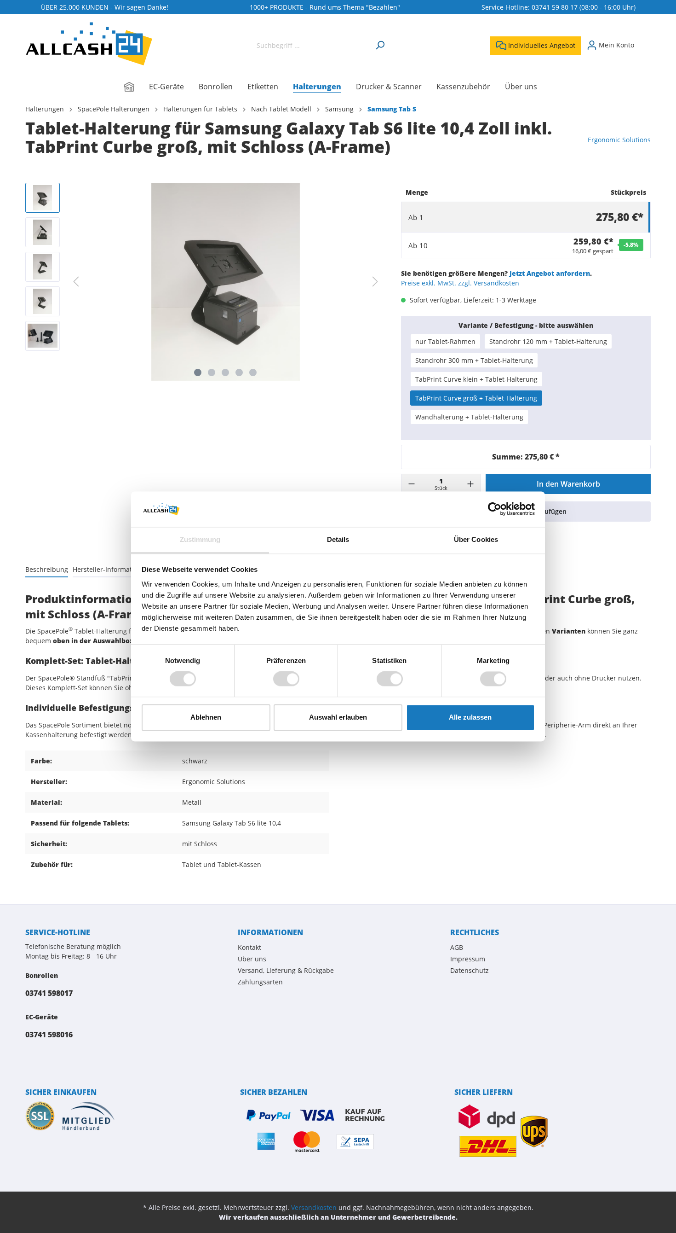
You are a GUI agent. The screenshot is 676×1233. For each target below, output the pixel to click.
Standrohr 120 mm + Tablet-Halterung (548, 341)
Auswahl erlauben (338, 717)
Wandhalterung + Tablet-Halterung (469, 417)
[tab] (46, 569)
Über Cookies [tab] (476, 539)
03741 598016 (49, 1034)
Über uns (252, 958)
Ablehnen (205, 717)
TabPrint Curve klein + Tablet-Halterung (476, 379)
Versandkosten (314, 1207)
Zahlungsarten (260, 981)
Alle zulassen (470, 717)
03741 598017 (49, 993)
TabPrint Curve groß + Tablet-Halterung (476, 398)
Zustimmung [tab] (200, 539)
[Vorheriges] (76, 282)
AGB (456, 947)
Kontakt (249, 947)
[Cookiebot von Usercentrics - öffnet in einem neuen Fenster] (494, 509)
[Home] (136, 87)
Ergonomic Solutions (619, 139)
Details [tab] (338, 539)
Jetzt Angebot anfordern (550, 273)
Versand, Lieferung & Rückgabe (286, 970)
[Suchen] (379, 45)
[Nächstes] (375, 282)
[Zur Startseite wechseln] (88, 43)
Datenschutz (469, 970)
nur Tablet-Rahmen (445, 341)
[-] (412, 484)
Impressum (467, 958)
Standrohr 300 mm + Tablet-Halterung (474, 360)
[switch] (286, 679)
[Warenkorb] (645, 42)
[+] (470, 484)
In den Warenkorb (568, 484)
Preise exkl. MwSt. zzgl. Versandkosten (460, 283)
